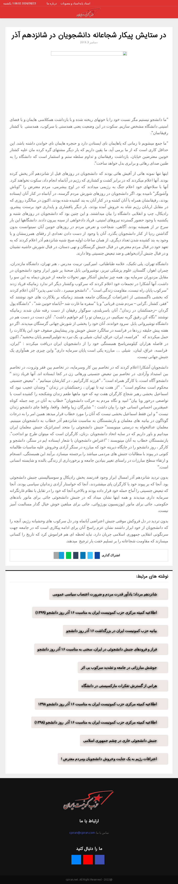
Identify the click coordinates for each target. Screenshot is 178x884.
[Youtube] (88, 859)
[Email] (76, 859)
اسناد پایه (84, 3)
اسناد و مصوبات (70, 3)
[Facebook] (99, 859)
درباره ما (52, 3)
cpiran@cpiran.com (82, 832)
